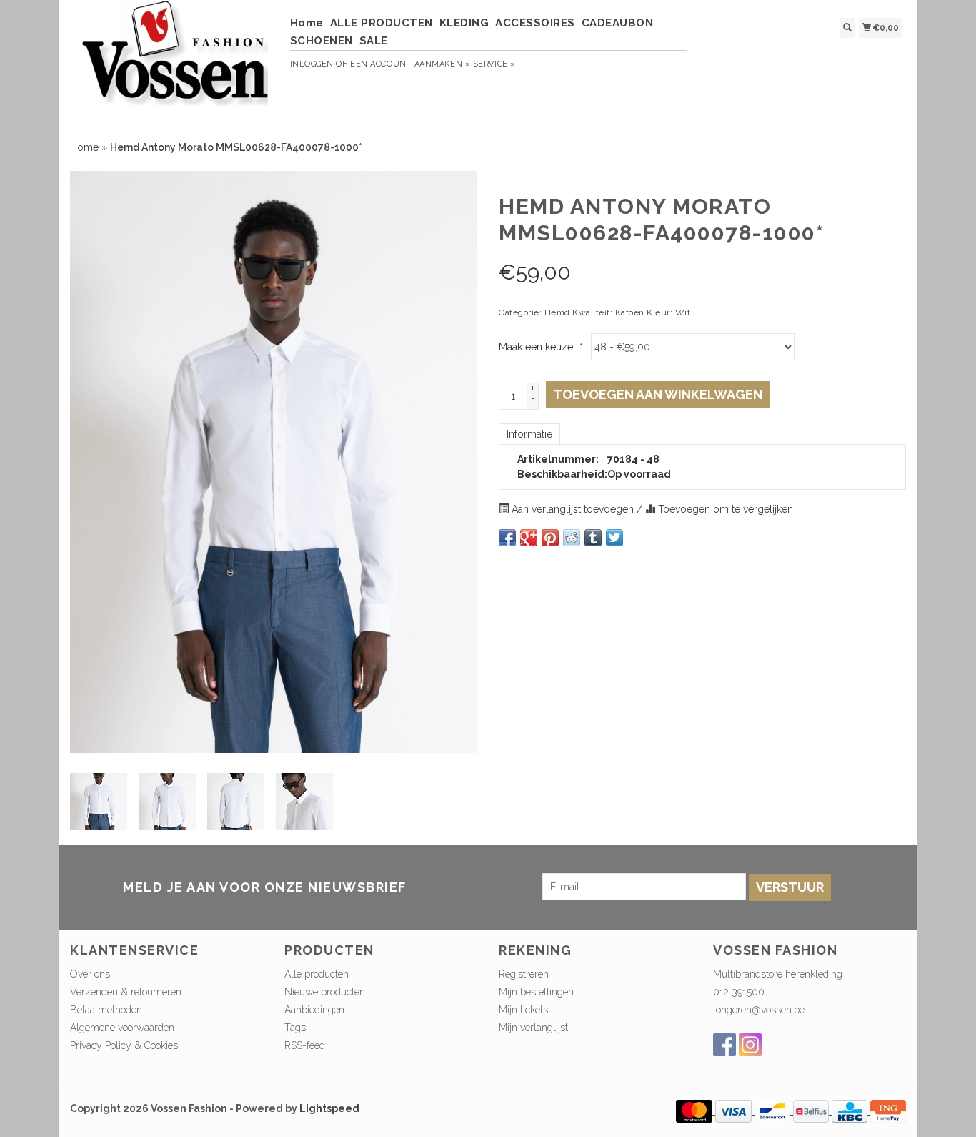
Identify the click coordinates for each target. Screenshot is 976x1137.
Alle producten (316, 974)
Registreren (524, 974)
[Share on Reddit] (571, 537)
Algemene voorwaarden (122, 1027)
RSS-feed (304, 1045)
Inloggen (312, 64)
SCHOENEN (321, 40)
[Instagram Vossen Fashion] (750, 1044)
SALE (373, 40)
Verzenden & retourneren (125, 992)
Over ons (90, 974)
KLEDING (464, 22)
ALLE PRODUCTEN (381, 22)
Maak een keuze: (540, 347)
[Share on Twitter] (614, 537)
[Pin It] (550, 537)
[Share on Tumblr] (593, 537)
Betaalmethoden (106, 1009)
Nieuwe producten (324, 992)
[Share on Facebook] (507, 537)
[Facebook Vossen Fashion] (724, 1044)
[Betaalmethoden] (695, 1110)
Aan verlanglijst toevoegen (573, 509)
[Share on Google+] (528, 537)
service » (494, 64)
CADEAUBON (618, 22)
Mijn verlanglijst (533, 1027)
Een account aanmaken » (410, 64)
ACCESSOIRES (535, 22)
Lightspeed (329, 1108)
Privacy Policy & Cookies (124, 1045)
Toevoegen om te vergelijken (724, 509)
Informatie (529, 434)
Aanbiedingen (314, 1009)
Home (307, 22)
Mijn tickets (523, 1009)
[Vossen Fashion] (175, 60)
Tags (295, 1027)
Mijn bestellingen (536, 992)
